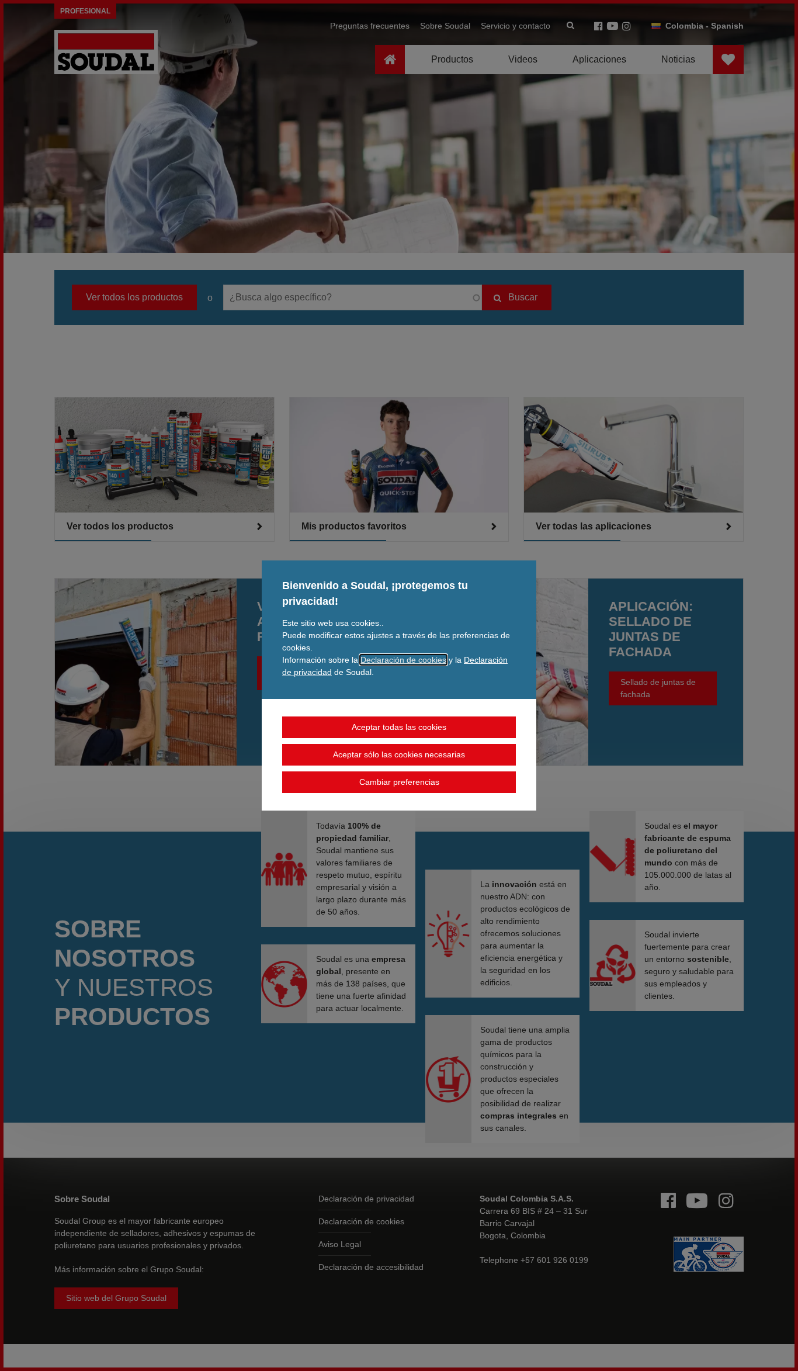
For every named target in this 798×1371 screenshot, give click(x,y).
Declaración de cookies (403, 659)
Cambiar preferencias (399, 782)
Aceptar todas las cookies (399, 727)
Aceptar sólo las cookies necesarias (399, 754)
